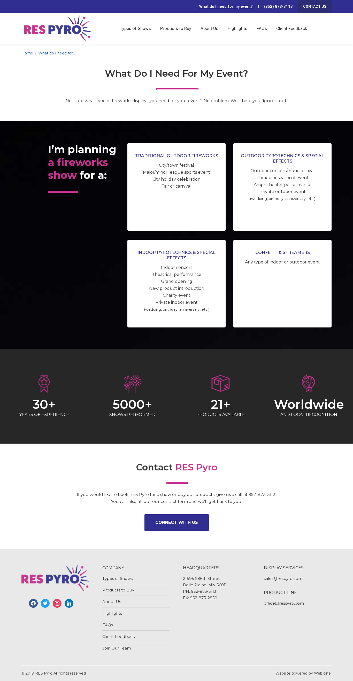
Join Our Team (116, 648)
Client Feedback (118, 636)
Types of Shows (117, 578)
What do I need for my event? (226, 6)
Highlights (112, 613)
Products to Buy (118, 590)
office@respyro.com (284, 603)
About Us (111, 601)
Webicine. (323, 673)
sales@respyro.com (283, 578)
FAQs (107, 624)
